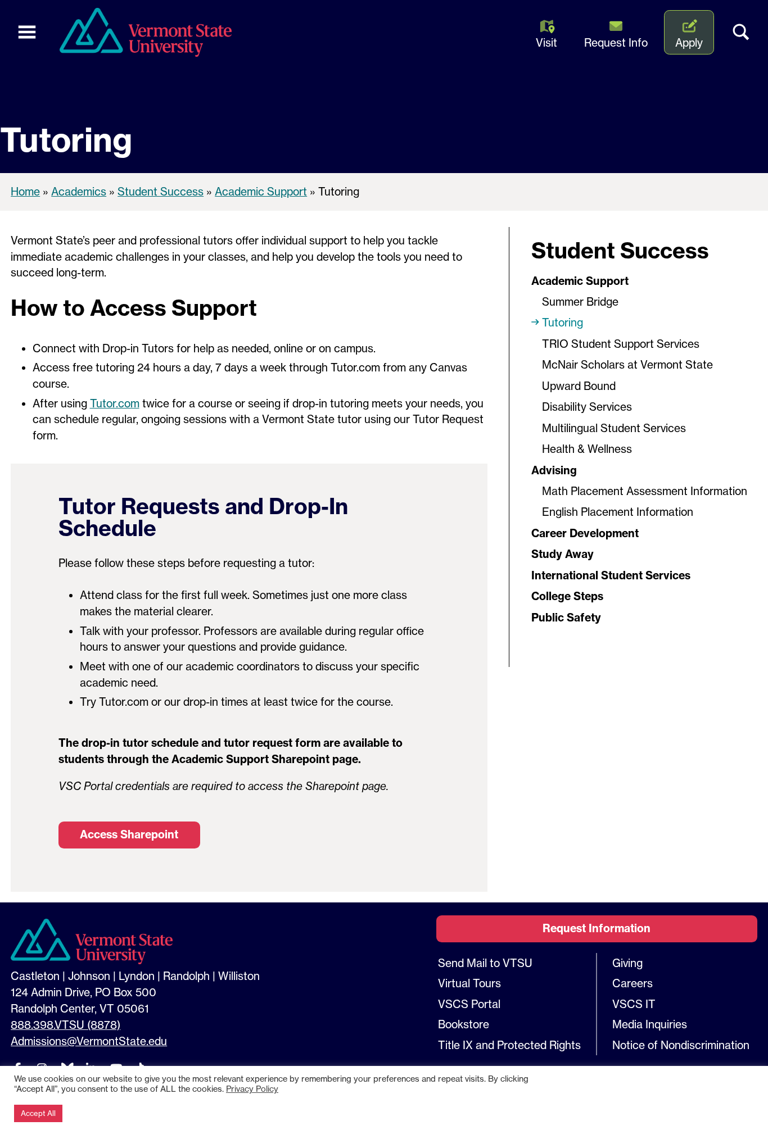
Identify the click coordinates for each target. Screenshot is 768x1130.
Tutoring (564, 322)
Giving (627, 963)
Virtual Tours (469, 983)
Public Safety (566, 617)
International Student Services (612, 575)
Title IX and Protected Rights (509, 1045)
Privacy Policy (252, 1089)
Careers (632, 983)
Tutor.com (114, 403)
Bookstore (463, 1024)
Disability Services (587, 407)
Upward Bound (579, 386)
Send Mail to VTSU (485, 963)
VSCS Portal (469, 1004)
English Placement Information (617, 512)
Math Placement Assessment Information (644, 491)
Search (741, 32)
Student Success (161, 191)
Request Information (596, 928)
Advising (554, 470)
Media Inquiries (649, 1024)
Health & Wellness (587, 449)
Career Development (585, 533)
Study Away (562, 554)
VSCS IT (634, 1004)
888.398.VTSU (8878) (65, 1025)
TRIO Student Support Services (620, 344)
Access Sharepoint (129, 834)
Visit (546, 42)
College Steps (567, 596)
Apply (689, 42)
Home (25, 191)
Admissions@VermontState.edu (89, 1041)
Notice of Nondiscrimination (680, 1045)
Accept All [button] (38, 1113)
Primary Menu (27, 32)
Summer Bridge (580, 301)
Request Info (616, 42)
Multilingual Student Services (614, 428)
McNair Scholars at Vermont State (627, 364)
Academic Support (261, 191)
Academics (78, 191)
